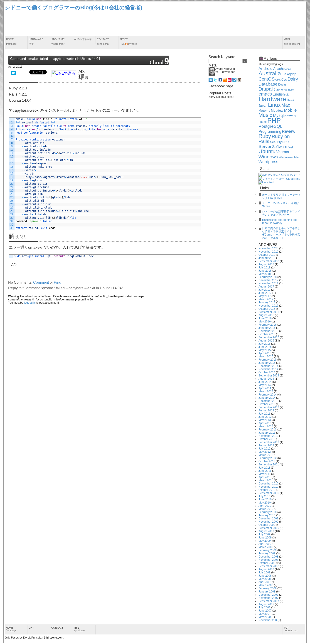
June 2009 (265, 537)
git (287, 94)
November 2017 (268, 283)
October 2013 (266, 404)
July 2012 (264, 448)
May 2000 (264, 617)
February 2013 (267, 429)
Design (282, 84)
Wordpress (268, 162)
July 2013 (264, 413)
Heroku (291, 100)
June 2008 (265, 575)
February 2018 (267, 277)
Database (268, 84)
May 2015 (264, 350)
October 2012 (266, 439)
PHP (274, 120)
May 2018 (264, 273)
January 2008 (267, 591)
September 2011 (268, 464)
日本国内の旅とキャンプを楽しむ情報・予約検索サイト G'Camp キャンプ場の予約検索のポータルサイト (281, 233)
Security (276, 142)
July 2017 (264, 289)
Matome (264, 110)
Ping (57, 282)
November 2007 (268, 598)
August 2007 (266, 604)
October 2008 (266, 563)
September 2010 (268, 493)
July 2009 (264, 534)
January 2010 (267, 515)
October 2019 (266, 254)
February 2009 (267, 550)
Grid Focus (12, 637)
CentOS (266, 78)
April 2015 (264, 353)
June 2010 (265, 499)
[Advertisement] (222, 23)
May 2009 (264, 540)
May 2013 (264, 420)
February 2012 (267, 458)
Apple (288, 69)
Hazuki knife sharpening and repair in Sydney (280, 221)
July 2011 (264, 467)
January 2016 (267, 327)
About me (58, 41)
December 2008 (268, 556)
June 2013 (265, 416)
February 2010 (267, 512)
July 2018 (264, 267)
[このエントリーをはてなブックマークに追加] (13, 73)
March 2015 (265, 356)
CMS (278, 79)
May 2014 (264, 385)
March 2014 (265, 391)
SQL (291, 147)
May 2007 (264, 613)
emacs (265, 93)
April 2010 (264, 505)
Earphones (280, 89)
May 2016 (264, 321)
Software (279, 147)
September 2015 (268, 337)
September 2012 (268, 442)
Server (264, 146)
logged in (30, 302)
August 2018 (266, 264)
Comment (41, 282)
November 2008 (268, 559)
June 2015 (265, 347)
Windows (268, 157)
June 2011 (264, 470)
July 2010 (264, 496)
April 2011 (264, 477)
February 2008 (267, 588)
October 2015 (266, 334)
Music (265, 115)
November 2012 (268, 436)
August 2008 (266, 569)
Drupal (265, 89)
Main (292, 41)
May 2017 (264, 296)
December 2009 (268, 518)
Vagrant (282, 152)
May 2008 (264, 578)
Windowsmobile (289, 157)
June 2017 (265, 293)
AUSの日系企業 (83, 39)
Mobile (290, 110)
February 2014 (267, 394)
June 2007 (265, 610)
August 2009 (266, 531)
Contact (103, 41)
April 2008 (264, 582)
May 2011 (264, 474)
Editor (291, 89)
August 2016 (266, 315)
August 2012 (266, 445)
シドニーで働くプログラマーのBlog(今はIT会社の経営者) (73, 7)
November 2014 (268, 369)
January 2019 (267, 258)
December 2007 (268, 594)
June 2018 (265, 270)
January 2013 (267, 432)
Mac (285, 105)
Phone (262, 121)
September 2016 (268, 312)
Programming (269, 131)
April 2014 (264, 388)
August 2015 (266, 340)
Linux (274, 105)
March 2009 (265, 547)
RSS (79, 629)
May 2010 (264, 502)
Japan (262, 105)
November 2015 (268, 331)
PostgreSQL (270, 126)
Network (290, 116)
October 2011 (266, 461)
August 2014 (266, 378)
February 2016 (267, 324)
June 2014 (265, 381)
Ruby (264, 136)
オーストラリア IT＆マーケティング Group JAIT (281, 196)
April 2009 (264, 544)
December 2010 (268, 483)
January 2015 (267, 362)
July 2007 (264, 607)
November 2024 (268, 248)
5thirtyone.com (53, 637)
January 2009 (267, 553)
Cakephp (289, 74)
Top (290, 629)
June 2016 (265, 318)
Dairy (293, 78)
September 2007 (268, 601)
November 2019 (268, 251)
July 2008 (264, 572)
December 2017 (268, 280)
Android (265, 68)
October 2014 (266, 372)
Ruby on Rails (274, 139)
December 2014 (268, 366)
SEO (285, 142)
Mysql (278, 115)
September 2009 (268, 528)
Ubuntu (267, 151)
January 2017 (267, 302)
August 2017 (266, 286)
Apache (279, 69)
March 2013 (265, 426)
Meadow (277, 110)
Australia (269, 73)
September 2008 (268, 566)
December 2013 (268, 401)
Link (31, 627)
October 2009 (266, 524)
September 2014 (268, 375)
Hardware (36, 41)
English (279, 94)
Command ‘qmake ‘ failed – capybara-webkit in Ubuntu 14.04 (55, 59)
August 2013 (266, 410)
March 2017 (265, 299)
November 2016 (268, 305)
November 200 (267, 620)
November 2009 (268, 521)
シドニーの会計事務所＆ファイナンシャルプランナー (281, 213)
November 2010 (268, 486)
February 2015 (267, 359)
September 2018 (268, 261)
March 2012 (265, 455)
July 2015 (264, 343)
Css (284, 79)
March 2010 (265, 509)
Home (11, 41)
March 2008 (265, 585)
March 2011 (265, 480)
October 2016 (266, 308)
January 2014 (267, 397)
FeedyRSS (128, 41)
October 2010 (266, 490)
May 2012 (264, 451)
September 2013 (268, 407)
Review (288, 131)
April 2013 (264, 423)
